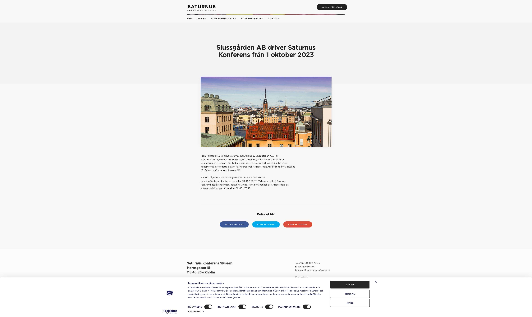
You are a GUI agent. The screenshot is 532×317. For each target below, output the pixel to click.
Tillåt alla (350, 284)
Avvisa (350, 303)
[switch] (242, 307)
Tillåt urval (350, 294)
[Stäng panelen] (376, 282)
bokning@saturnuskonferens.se (218, 181)
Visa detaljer (194, 311)
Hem (189, 19)
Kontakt (273, 19)
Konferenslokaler (223, 19)
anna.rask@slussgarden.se (215, 188)
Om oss (201, 19)
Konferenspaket (252, 19)
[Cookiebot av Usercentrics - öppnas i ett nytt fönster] (170, 312)
